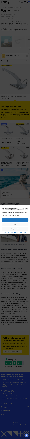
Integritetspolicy (14, 232)
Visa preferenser (15, 228)
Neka (15, 224)
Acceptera (15, 220)
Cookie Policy (7, 232)
